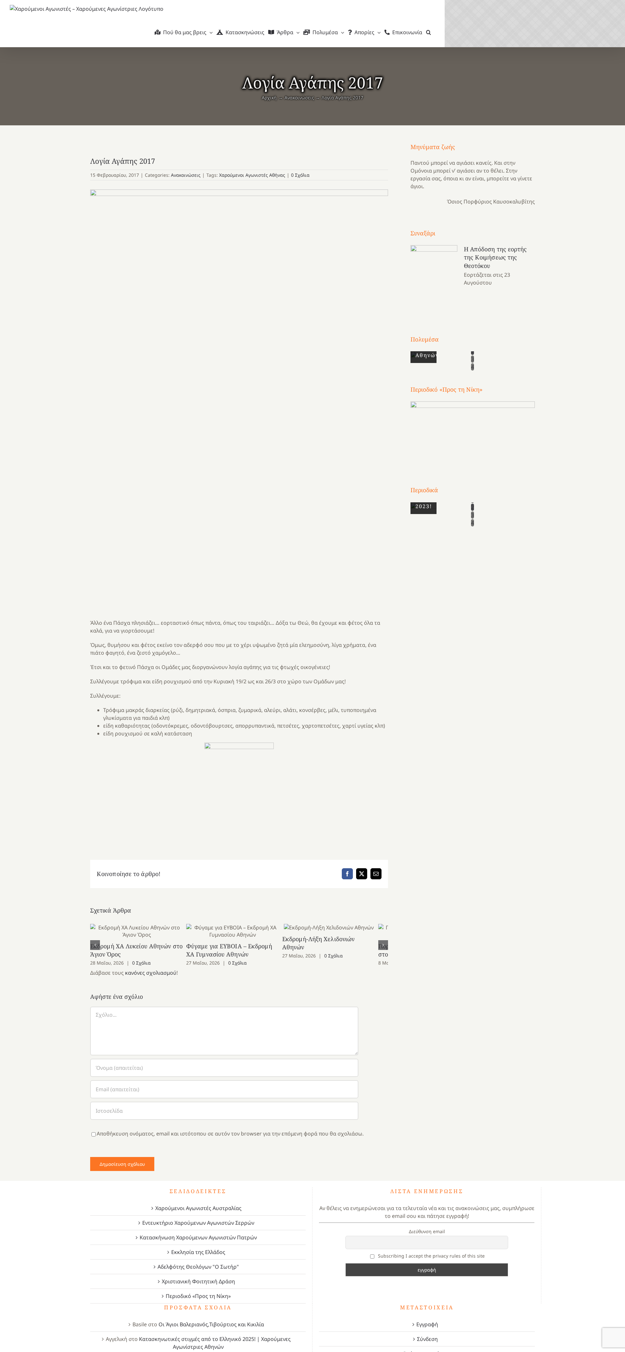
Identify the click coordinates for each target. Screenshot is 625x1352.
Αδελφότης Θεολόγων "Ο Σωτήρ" (198, 1266)
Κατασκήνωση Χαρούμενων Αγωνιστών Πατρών (198, 1237)
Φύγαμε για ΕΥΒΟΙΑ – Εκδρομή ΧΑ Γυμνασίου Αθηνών (239, 931)
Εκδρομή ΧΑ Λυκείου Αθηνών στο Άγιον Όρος (138, 931)
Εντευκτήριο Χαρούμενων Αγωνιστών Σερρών (198, 1222)
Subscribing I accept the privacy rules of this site (431, 1256)
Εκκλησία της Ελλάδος (198, 1252)
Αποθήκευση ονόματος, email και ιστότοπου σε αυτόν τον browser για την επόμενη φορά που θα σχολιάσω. (230, 1133)
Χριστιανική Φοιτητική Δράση (198, 1281)
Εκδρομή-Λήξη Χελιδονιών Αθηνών (339, 927)
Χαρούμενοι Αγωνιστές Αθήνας (252, 175)
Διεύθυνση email (427, 1231)
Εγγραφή (427, 1324)
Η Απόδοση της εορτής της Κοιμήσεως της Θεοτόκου (495, 257)
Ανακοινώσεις (186, 175)
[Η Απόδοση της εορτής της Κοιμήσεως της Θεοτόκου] (433, 278)
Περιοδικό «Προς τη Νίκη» (198, 1296)
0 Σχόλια (300, 175)
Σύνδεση (427, 1339)
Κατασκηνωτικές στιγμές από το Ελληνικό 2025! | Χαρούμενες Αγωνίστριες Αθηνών (215, 1342)
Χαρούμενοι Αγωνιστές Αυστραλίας (198, 1208)
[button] (428, 32)
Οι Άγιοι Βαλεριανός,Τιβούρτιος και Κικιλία (211, 1324)
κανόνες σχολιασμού (150, 972)
